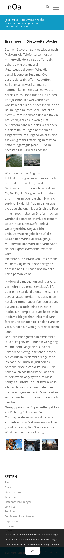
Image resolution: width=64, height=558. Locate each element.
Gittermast (11, 497)
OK (32, 550)
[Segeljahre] (26, 7)
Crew (8, 487)
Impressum (12, 521)
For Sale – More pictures (19, 516)
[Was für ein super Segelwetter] (32, 160)
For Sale (10, 511)
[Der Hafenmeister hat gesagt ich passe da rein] (32, 445)
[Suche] (45, 7)
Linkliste (10, 506)
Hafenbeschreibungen (18, 502)
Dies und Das (13, 492)
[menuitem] (45, 7)
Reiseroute (11, 526)
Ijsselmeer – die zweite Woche (24, 20)
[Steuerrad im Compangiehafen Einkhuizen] (14, 445)
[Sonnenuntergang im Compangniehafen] (50, 445)
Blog (7, 482)
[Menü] (54, 7)
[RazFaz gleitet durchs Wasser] (14, 160)
